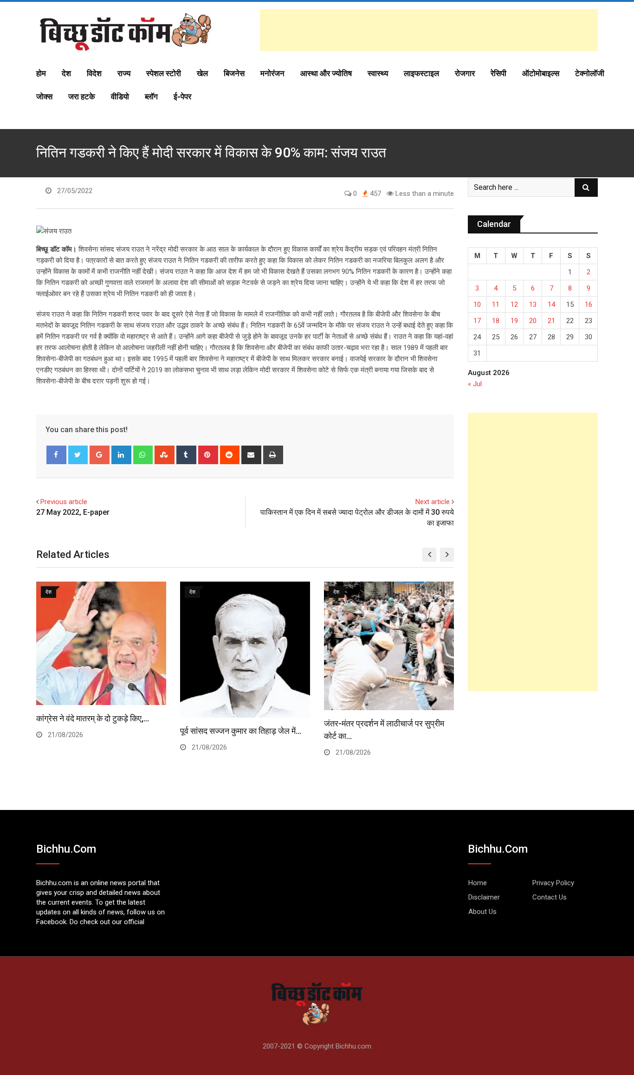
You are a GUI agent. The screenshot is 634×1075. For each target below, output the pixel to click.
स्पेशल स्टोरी (163, 73)
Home (477, 883)
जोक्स (44, 96)
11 (495, 304)
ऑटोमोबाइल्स (540, 73)
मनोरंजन (272, 73)
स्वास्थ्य (378, 73)
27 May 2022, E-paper (73, 512)
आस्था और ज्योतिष (326, 73)
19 (514, 321)
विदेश (94, 73)
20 (533, 321)
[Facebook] (56, 455)
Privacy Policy (553, 883)
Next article (432, 502)
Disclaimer (484, 897)
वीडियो (120, 96)
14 (551, 304)
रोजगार (465, 73)
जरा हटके (81, 96)
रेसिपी (498, 73)
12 (514, 304)
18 (495, 321)
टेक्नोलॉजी (589, 73)
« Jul (475, 384)
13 (533, 304)
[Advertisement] (429, 30)
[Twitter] (78, 455)
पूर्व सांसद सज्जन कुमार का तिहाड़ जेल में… (240, 731)
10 (477, 304)
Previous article (63, 502)
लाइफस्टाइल (421, 73)
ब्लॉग (151, 96)
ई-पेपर (182, 96)
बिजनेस (234, 73)
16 (588, 304)
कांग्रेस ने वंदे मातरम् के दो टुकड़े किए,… (92, 718)
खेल (202, 73)
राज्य (123, 73)
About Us (482, 911)
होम (41, 73)
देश (66, 73)
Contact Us (549, 897)
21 (551, 321)
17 (477, 321)
